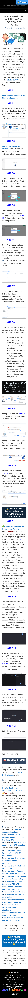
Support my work (15, 972)
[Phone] (15, 990)
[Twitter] (9, 990)
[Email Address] (18, 990)
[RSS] (12, 990)
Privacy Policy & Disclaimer (18, 988)
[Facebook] (6, 990)
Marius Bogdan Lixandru (14, 974)
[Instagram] (24, 990)
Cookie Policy (6, 988)
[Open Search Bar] (26, 11)
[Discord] (3, 990)
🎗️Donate (22, 2)
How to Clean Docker (15, 892)
